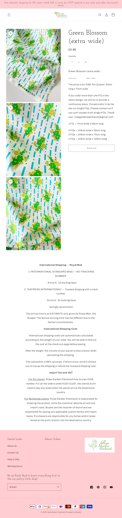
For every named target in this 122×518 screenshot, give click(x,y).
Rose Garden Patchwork (56, 512)
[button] (9, 15)
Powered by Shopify (73, 512)
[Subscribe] (57, 487)
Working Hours (14, 466)
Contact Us (13, 453)
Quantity (72, 56)
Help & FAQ (13, 459)
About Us (12, 446)
